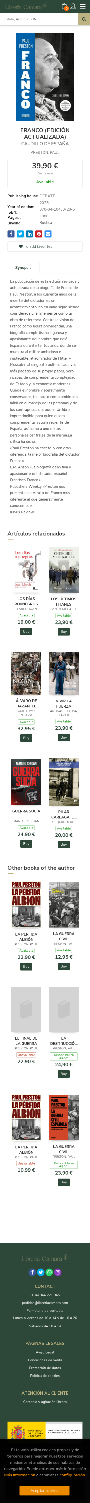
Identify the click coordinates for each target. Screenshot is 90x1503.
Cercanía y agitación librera (45, 1401)
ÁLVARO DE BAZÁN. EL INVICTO (26, 703)
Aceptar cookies (44, 1490)
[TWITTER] (40, 1272)
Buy (26, 631)
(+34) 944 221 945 (45, 1295)
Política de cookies (45, 1375)
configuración (72, 1475)
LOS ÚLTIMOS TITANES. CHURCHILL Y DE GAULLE (63, 602)
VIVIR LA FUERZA (64, 704)
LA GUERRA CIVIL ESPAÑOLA (63, 1149)
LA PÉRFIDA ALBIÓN (26, 937)
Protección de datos (45, 1368)
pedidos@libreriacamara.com (45, 1302)
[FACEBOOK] (32, 1272)
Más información (19, 1475)
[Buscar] (84, 19)
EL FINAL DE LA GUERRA (26, 1041)
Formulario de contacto (45, 1310)
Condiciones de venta (45, 1360)
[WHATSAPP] (49, 1272)
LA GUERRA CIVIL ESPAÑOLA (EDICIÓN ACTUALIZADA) (64, 936)
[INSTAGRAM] (58, 1272)
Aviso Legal (45, 1352)
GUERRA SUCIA (26, 811)
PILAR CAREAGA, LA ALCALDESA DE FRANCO (63, 814)
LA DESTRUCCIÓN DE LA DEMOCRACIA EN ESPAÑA (64, 1041)
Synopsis (23, 267)
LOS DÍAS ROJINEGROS (26, 601)
